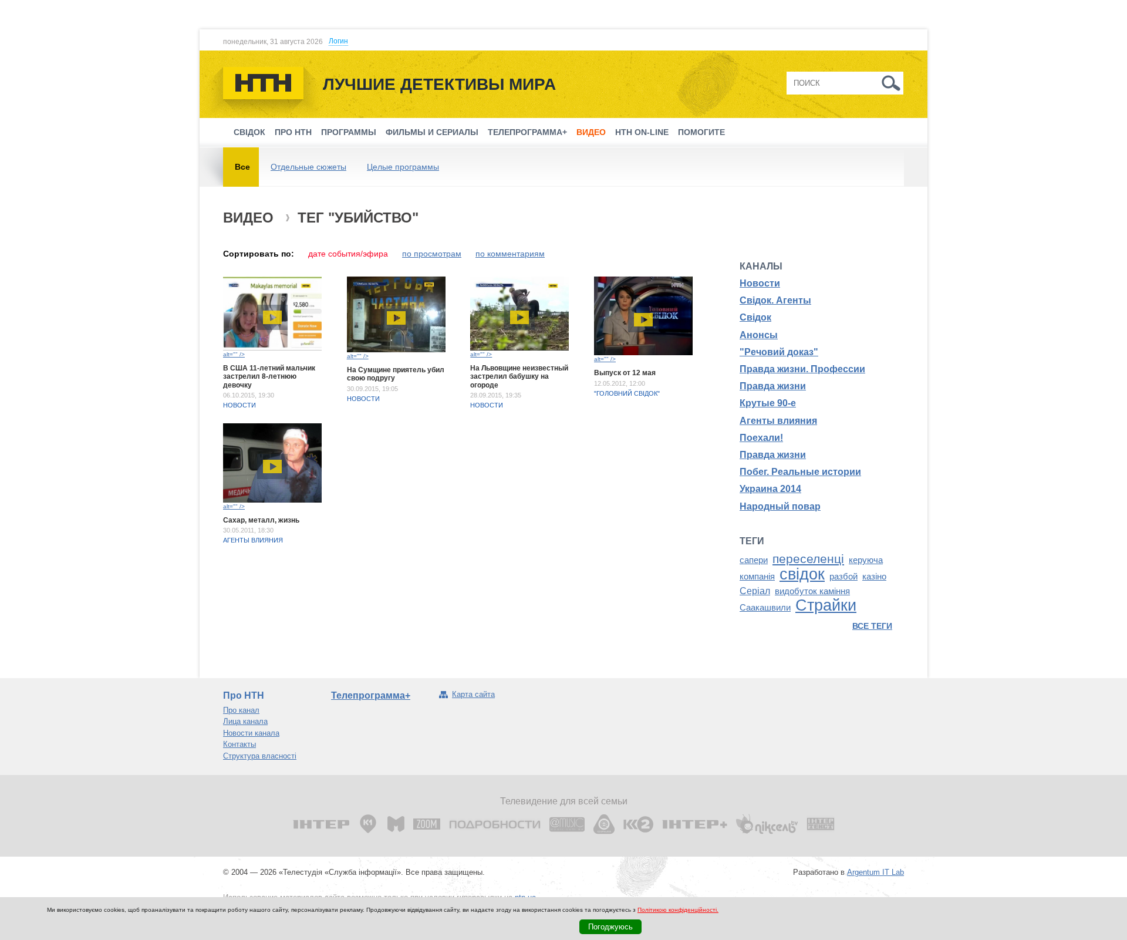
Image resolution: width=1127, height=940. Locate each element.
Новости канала (251, 733)
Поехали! (761, 438)
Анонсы (759, 335)
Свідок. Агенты (775, 300)
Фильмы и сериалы (432, 132)
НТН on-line (642, 132)
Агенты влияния (253, 540)
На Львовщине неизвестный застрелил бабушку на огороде (519, 376)
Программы (348, 132)
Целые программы (403, 166)
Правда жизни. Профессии (802, 369)
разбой (843, 576)
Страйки (825, 605)
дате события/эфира (348, 253)
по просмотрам (431, 253)
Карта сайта (473, 694)
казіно (874, 576)
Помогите (701, 132)
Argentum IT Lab (875, 872)
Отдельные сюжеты (308, 166)
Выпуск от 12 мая (625, 373)
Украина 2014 (770, 489)
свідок (802, 574)
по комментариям (510, 253)
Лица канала (245, 721)
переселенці (808, 559)
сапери (754, 560)
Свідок (249, 132)
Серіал (755, 591)
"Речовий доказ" (779, 352)
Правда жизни (773, 386)
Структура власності (259, 756)
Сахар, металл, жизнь (261, 520)
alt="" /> (234, 354)
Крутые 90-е (768, 403)
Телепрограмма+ (527, 132)
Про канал (241, 710)
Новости (239, 405)
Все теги (872, 626)
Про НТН (293, 132)
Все (242, 166)
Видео (591, 132)
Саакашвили (765, 607)
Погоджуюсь (610, 926)
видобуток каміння (812, 591)
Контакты (239, 744)
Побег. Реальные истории (800, 472)
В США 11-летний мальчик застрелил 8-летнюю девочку (269, 376)
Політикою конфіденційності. (677, 910)
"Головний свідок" (627, 393)
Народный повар (780, 506)
